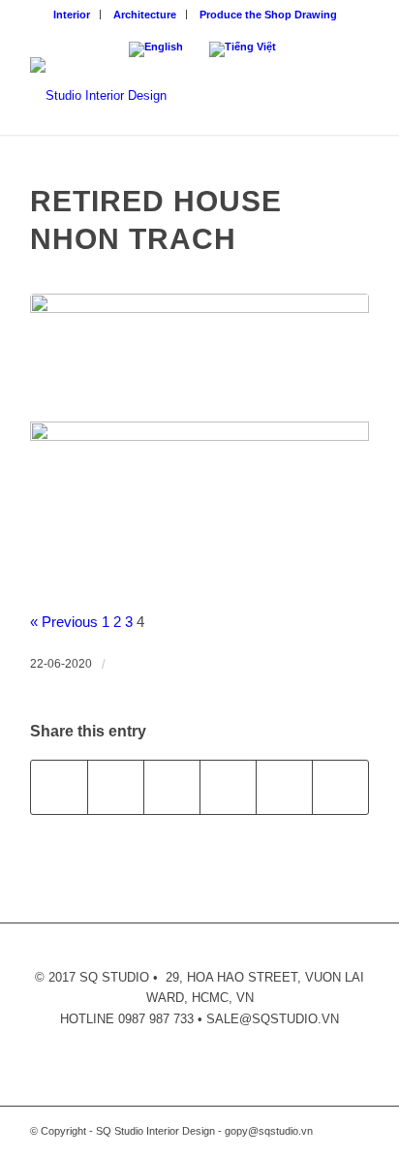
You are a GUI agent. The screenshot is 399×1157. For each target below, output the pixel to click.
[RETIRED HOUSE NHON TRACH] (199, 353)
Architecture (144, 14)
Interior (71, 14)
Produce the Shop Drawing (268, 14)
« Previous (64, 621)
